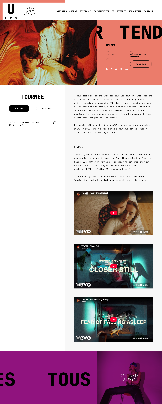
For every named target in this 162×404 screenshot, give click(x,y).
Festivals (85, 11)
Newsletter (135, 11)
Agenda (73, 11)
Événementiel (102, 11)
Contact (148, 11)
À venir (19, 108)
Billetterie (119, 11)
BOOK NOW (141, 64)
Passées (46, 108)
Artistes (61, 11)
